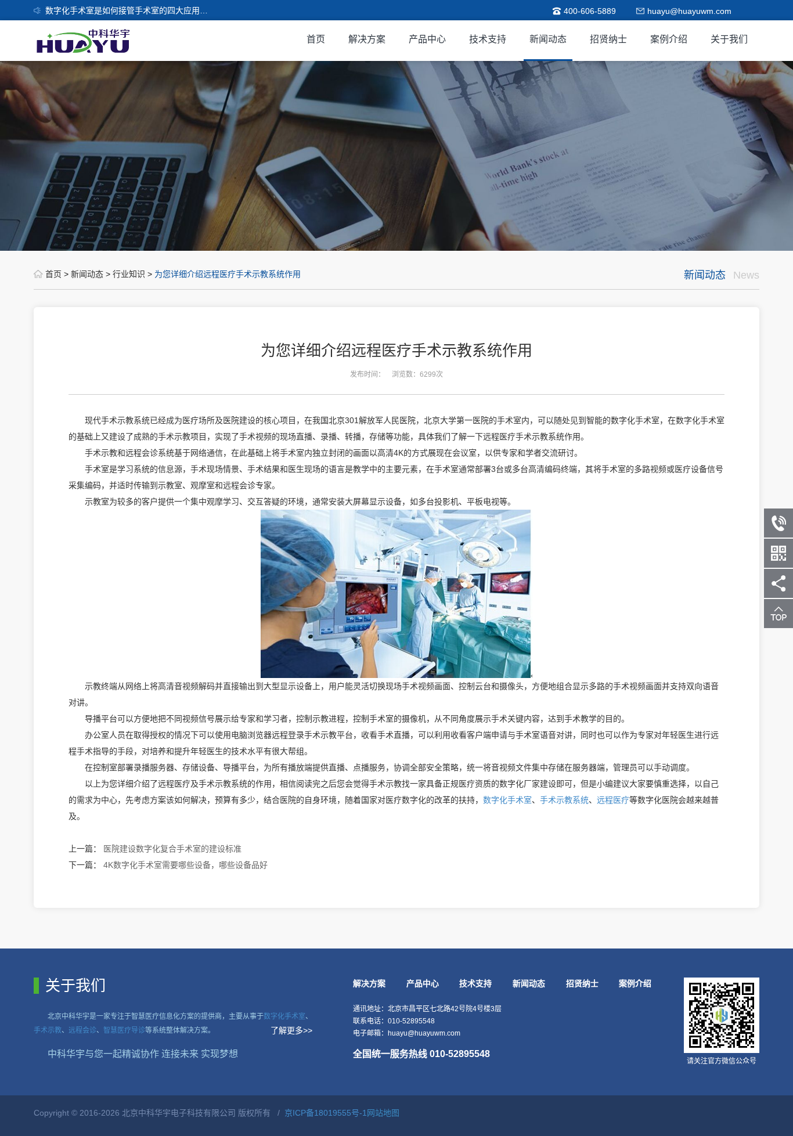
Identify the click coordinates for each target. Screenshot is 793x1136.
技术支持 (487, 39)
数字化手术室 (507, 800)
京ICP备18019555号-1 (325, 1112)
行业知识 (130, 274)
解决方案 (366, 39)
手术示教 (48, 1030)
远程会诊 (82, 1030)
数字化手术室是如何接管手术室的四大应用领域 (130, 10)
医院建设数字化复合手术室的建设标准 (172, 848)
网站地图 (383, 1112)
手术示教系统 (564, 800)
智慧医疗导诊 (124, 1030)
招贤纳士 (608, 39)
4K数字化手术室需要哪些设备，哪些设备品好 (185, 865)
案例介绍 (668, 39)
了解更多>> (291, 1030)
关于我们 (729, 39)
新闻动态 (548, 39)
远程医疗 (613, 800)
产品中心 (427, 39)
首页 (316, 39)
